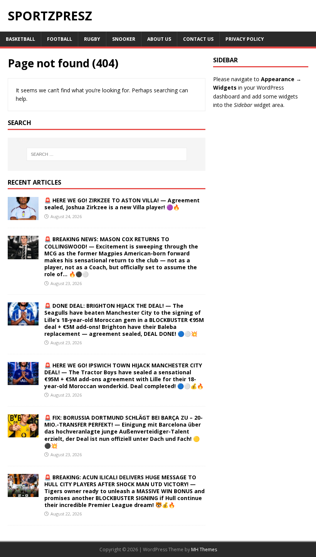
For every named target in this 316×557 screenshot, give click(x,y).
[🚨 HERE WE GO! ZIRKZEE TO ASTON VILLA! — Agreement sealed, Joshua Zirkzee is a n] (23, 215)
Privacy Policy (244, 39)
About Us (159, 39)
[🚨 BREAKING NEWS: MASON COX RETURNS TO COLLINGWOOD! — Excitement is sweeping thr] (23, 254)
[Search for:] (107, 154)
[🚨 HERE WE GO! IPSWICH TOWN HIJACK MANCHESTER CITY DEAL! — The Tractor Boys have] (23, 380)
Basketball (20, 39)
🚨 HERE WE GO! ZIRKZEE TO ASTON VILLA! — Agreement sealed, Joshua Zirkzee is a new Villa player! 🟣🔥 (122, 204)
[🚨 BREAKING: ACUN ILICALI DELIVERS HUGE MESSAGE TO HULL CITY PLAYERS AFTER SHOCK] (23, 492)
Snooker (123, 39)
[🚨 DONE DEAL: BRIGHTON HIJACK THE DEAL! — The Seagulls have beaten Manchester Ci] (23, 321)
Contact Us (198, 39)
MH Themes (204, 549)
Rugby (92, 39)
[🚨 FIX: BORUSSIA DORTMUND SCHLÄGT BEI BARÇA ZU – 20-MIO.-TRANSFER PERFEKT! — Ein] (23, 433)
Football (59, 39)
